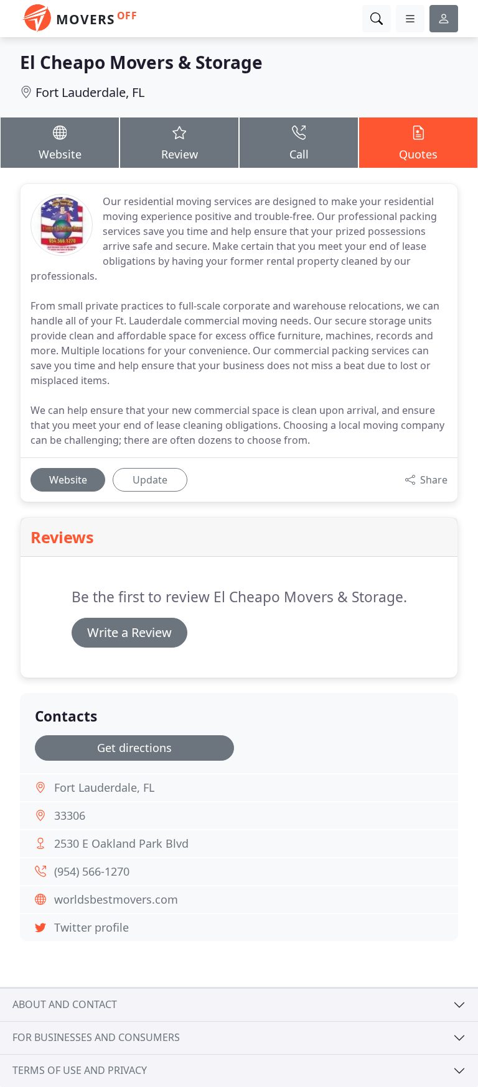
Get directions (134, 747)
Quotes (418, 154)
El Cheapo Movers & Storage (141, 62)
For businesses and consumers (96, 1037)
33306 (69, 815)
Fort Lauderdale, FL (89, 92)
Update (150, 480)
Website (60, 154)
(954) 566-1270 (91, 871)
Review (179, 154)
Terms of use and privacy (79, 1070)
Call (299, 154)
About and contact (64, 1004)
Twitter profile (91, 927)
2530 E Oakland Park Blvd (121, 843)
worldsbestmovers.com (116, 899)
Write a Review (129, 632)
